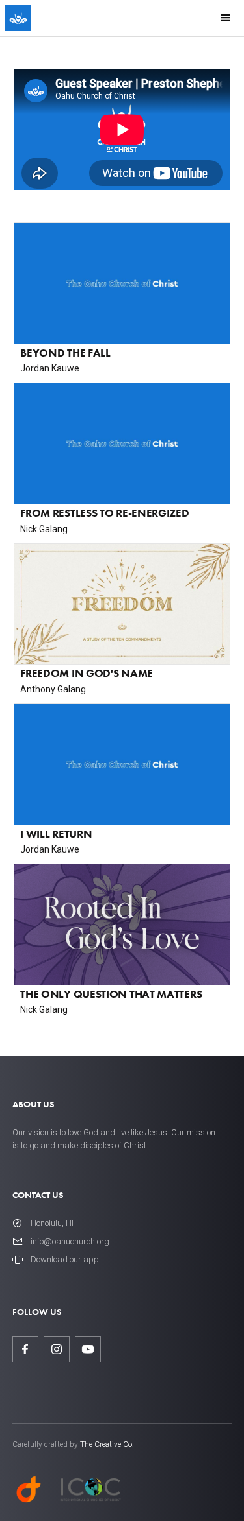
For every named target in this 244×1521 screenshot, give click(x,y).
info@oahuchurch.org (70, 1241)
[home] (18, 18)
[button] (226, 18)
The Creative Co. (107, 1444)
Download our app (65, 1259)
